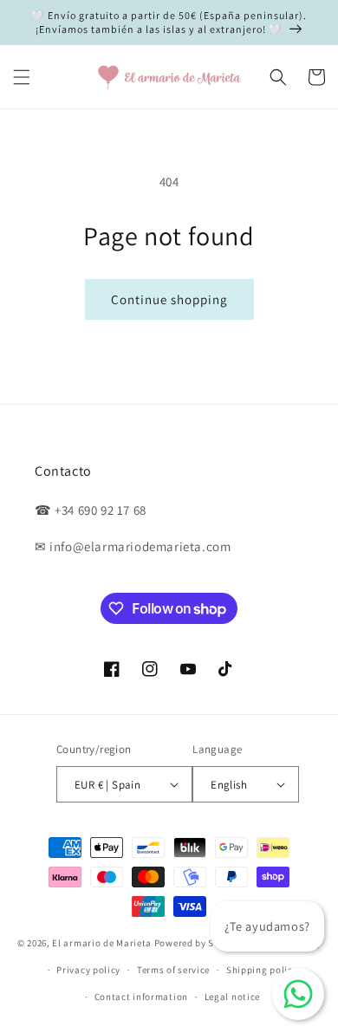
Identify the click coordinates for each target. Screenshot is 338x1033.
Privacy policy (88, 970)
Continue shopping (169, 299)
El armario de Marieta (102, 943)
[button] (22, 77)
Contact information (141, 997)
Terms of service (173, 970)
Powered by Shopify (199, 943)
